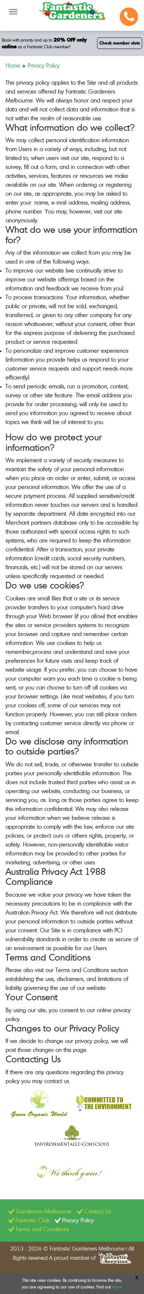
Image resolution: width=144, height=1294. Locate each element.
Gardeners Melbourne (44, 1212)
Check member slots (119, 43)
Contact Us (97, 1212)
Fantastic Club (32, 1220)
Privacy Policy (78, 1220)
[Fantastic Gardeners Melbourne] (72, 10)
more (117, 1287)
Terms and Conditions (42, 1229)
